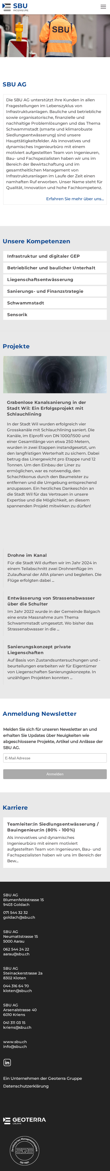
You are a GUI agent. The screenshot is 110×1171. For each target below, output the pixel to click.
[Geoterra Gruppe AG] (24, 1122)
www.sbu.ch (15, 1041)
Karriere (15, 807)
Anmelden (55, 774)
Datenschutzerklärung (26, 1086)
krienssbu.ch (17, 1027)
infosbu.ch (15, 1046)
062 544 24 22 (16, 949)
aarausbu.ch (16, 954)
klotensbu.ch (17, 990)
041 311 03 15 (14, 1022)
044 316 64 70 (16, 986)
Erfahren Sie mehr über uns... (75, 198)
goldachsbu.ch (19, 917)
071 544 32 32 (15, 912)
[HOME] (15, 9)
